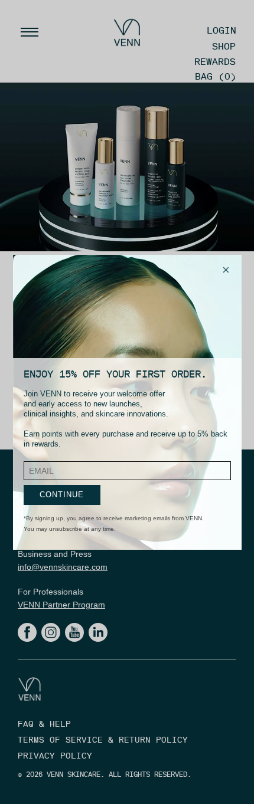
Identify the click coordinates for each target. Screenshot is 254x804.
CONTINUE (62, 494)
